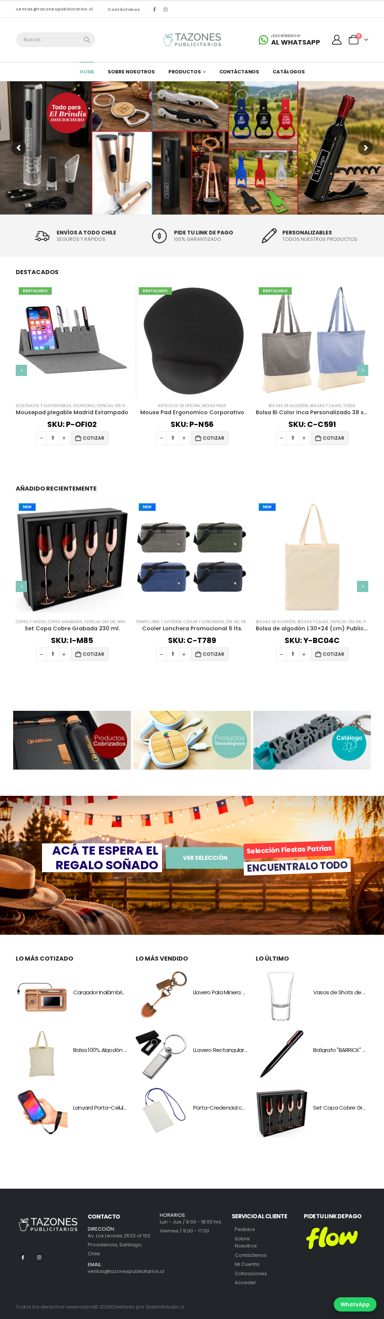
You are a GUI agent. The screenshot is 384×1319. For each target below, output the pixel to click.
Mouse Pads (214, 406)
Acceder (245, 1282)
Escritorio (84, 406)
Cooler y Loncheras (203, 622)
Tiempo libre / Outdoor (159, 622)
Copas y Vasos (31, 622)
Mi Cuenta (247, 1264)
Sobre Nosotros (131, 71)
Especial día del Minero (108, 622)
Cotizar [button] (93, 438)
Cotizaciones (251, 1273)
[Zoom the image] (72, 715)
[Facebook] (154, 9)
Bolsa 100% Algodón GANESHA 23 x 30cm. (123, 1050)
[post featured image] (42, 996)
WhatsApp (355, 1304)
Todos (349, 406)
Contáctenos (251, 1255)
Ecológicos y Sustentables (43, 406)
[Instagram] (165, 9)
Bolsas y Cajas (325, 406)
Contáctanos (124, 9)
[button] (21, 370)
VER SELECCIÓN (205, 858)
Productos (184, 71)
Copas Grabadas (65, 622)
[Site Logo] (192, 39)
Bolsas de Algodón (288, 406)
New (27, 507)
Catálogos (289, 71)
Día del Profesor (243, 622)
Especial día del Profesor (123, 406)
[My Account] (337, 40)
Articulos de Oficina (179, 406)
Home (87, 71)
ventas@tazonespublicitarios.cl (54, 9)
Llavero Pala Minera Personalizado (235, 992)
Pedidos (245, 1229)
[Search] (87, 39)
